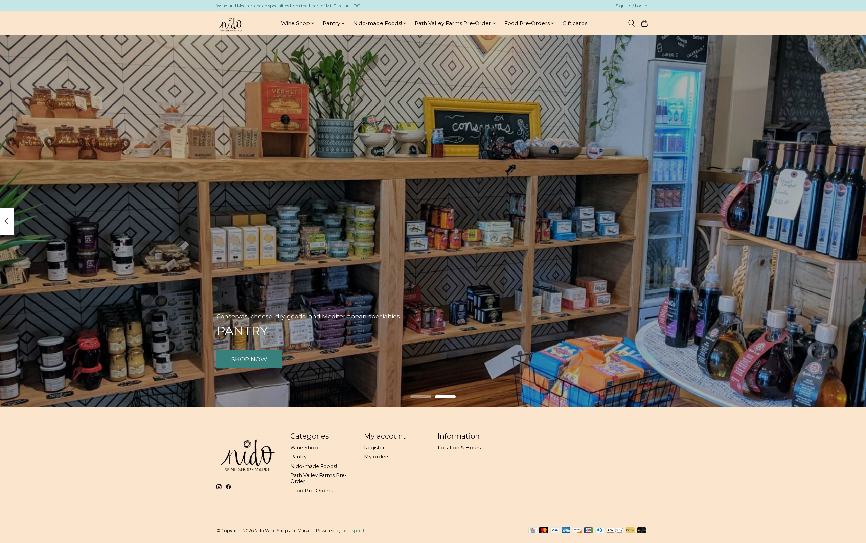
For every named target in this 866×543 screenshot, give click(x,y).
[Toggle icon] (631, 23)
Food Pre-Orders (311, 491)
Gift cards (575, 23)
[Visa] (554, 530)
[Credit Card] (532, 530)
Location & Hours (459, 448)
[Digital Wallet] (615, 530)
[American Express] (566, 530)
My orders (376, 457)
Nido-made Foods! (313, 466)
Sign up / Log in (631, 5)
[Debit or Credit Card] (641, 530)
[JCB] (588, 530)
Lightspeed (353, 530)
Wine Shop (304, 448)
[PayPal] (630, 530)
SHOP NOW (249, 358)
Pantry (298, 457)
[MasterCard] (543, 530)
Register (374, 448)
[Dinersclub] (599, 530)
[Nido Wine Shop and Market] (230, 23)
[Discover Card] (577, 530)
